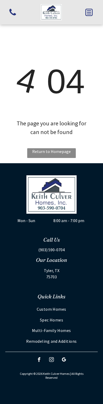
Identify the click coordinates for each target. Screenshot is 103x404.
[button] (89, 12)
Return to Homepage (51, 151)
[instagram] (51, 360)
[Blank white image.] (12, 15)
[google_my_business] (63, 360)
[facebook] (39, 360)
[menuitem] (51, 309)
